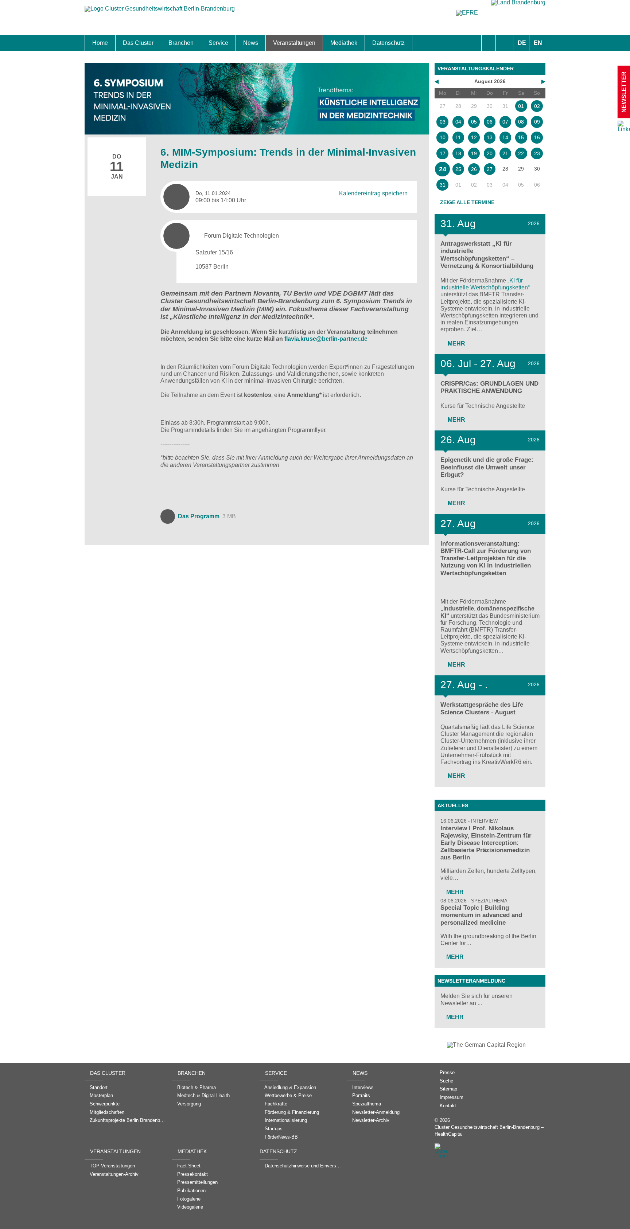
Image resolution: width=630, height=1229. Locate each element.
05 (474, 122)
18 (458, 153)
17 (443, 153)
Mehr (455, 343)
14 (505, 137)
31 (443, 185)
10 (443, 137)
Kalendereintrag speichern (373, 193)
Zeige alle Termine (467, 202)
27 (490, 169)
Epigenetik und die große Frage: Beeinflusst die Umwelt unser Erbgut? (486, 467)
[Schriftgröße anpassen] (505, 43)
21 (505, 153)
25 (458, 169)
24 (442, 169)
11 (458, 137)
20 (490, 153)
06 (490, 122)
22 (521, 153)
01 (521, 106)
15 (521, 137)
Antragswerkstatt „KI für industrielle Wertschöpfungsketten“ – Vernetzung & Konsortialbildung (486, 254)
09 (537, 122)
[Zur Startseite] (160, 12)
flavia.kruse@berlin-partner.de (326, 339)
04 (458, 122)
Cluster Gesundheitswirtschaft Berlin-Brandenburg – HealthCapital (489, 1130)
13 (490, 137)
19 (474, 153)
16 (537, 137)
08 (521, 122)
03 (443, 122)
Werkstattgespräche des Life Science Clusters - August (481, 708)
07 (505, 122)
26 (474, 169)
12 (474, 137)
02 (537, 106)
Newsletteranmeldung (472, 981)
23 (537, 153)
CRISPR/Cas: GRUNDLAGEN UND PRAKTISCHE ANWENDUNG (489, 387)
